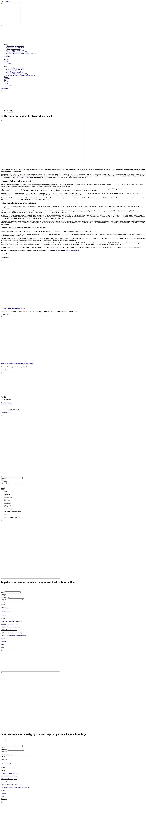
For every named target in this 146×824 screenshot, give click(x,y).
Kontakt (6, 59)
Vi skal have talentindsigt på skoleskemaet (13, 308)
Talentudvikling (5, 781)
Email (3, 596)
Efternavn (4, 478)
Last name (4, 594)
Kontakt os (4, 799)
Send (2, 488)
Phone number (4, 597)
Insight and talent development (9, 630)
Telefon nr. (3, 481)
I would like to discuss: (7, 603)
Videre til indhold (5, 1)
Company (4, 599)
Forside (3, 767)
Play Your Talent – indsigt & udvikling (17, 52)
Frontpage (3, 615)
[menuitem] (74, 61)
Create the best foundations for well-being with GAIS (15, 635)
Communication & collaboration (9, 624)
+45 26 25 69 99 (5, 402)
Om (5, 58)
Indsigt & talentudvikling (14, 49)
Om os (2, 796)
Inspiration (7, 56)
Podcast (6, 55)
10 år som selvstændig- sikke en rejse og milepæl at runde (17, 363)
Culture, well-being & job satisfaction (11, 627)
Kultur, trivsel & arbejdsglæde (9, 779)
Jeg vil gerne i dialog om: (7, 487)
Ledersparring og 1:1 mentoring (15, 46)
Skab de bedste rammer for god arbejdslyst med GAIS (21, 53)
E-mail (3, 480)
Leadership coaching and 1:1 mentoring (11, 621)
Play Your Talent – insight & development (12, 632)
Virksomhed (4, 483)
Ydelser (6, 44)
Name (3, 592)
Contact (3, 647)
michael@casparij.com (72, 250)
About (2, 644)
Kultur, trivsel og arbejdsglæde (15, 50)
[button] (2, 371)
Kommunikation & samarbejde (15, 47)
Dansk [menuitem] (4, 611)
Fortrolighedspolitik (6, 412)
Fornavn (3, 476)
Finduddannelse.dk (19, 177)
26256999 (58, 250)
